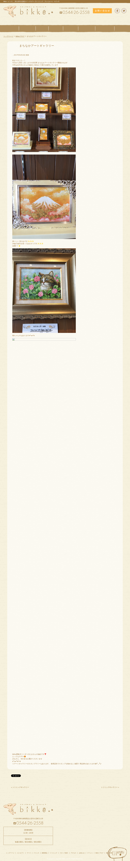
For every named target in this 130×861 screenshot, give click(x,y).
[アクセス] (121, 28)
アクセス (73, 853)
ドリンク (36, 853)
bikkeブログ (20, 36)
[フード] (42, 28)
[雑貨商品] (70, 28)
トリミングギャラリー (20, 787)
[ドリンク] (56, 28)
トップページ (8, 36)
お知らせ (82, 853)
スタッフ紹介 (64, 853)
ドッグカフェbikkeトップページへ (28, 11)
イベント (90, 853)
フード (29, 853)
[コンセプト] (27, 28)
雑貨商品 (44, 853)
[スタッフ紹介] (104, 28)
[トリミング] (86, 28)
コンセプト (20, 853)
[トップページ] (11, 28)
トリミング (53, 853)
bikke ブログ (99, 853)
